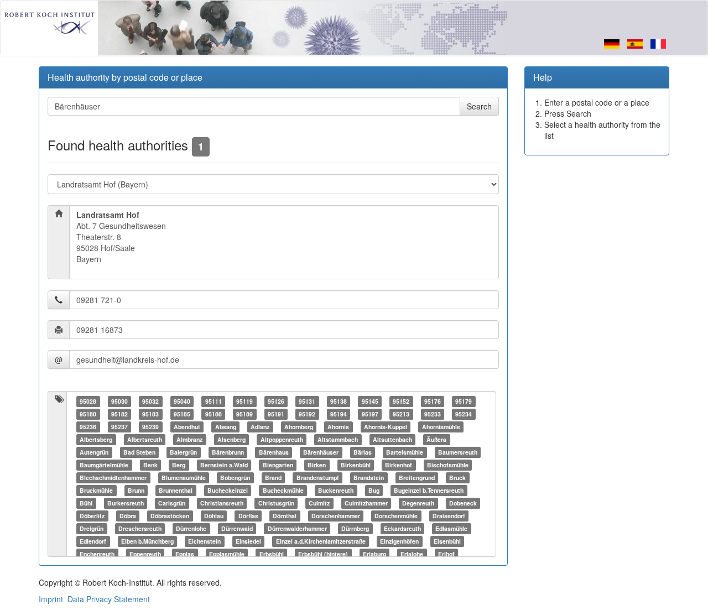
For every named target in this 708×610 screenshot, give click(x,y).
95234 (463, 414)
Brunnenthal (175, 490)
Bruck (457, 477)
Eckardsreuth (402, 528)
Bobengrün (235, 477)
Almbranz (189, 439)
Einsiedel (248, 541)
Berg (178, 465)
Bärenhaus (274, 452)
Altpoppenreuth (282, 439)
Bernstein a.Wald (224, 465)
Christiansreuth (221, 503)
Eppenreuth (145, 554)
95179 (463, 401)
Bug (373, 490)
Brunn (136, 490)
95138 (338, 401)
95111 (213, 401)
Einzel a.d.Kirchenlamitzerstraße (321, 541)
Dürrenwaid (237, 528)
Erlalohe (411, 554)
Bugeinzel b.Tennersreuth (429, 490)
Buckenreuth (335, 490)
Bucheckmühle (283, 490)
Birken (317, 465)
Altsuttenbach (392, 439)
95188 (213, 414)
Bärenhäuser (321, 452)
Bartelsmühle (404, 452)
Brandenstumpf (317, 477)
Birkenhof (398, 465)
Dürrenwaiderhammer (297, 528)
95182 (119, 414)
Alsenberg (231, 439)
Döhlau (213, 516)
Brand (273, 477)
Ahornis (338, 427)
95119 (244, 401)
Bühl (86, 503)
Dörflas (248, 516)
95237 (119, 427)
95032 (150, 401)
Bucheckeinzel (227, 490)
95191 (276, 414)
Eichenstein (204, 541)
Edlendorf (93, 541)
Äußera (436, 439)
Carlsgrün (171, 503)
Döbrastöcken (169, 516)
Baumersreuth (457, 452)
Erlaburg (374, 554)
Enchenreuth (97, 554)
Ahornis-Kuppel (385, 427)
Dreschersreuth (140, 528)
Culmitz (319, 503)
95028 (88, 401)
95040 (182, 401)
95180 (88, 414)
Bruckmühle (96, 490)
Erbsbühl (271, 554)
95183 (150, 414)
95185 (182, 414)
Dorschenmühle (396, 516)
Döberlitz (92, 516)
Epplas (184, 554)
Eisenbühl (447, 541)
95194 (338, 414)
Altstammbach (337, 439)
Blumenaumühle (184, 477)
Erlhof (446, 554)
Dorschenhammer (335, 516)
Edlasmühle (451, 528)
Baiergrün (183, 452)
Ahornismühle (441, 427)
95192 (307, 414)
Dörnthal (284, 516)
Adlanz (260, 427)
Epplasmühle (226, 554)
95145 (370, 401)
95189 (244, 414)
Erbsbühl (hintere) (323, 554)
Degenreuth (418, 503)
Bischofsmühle (447, 465)
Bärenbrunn (228, 452)
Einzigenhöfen (399, 541)
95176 (432, 401)
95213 (401, 414)
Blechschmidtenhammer (113, 477)
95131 (307, 401)
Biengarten (278, 465)
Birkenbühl (356, 465)
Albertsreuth (144, 439)
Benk (150, 465)
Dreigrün (91, 528)
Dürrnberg (355, 528)
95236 (88, 427)
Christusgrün (276, 503)
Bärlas (362, 452)
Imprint (51, 598)
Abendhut (187, 427)
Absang (225, 427)
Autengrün (94, 452)
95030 (119, 401)
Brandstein (368, 477)
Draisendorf (449, 516)
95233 (432, 414)
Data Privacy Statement (108, 598)
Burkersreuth (125, 503)
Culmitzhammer (366, 503)
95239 (150, 427)
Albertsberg (96, 439)
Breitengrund (417, 477)
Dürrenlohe (191, 528)
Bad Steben (139, 452)
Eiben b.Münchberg (147, 541)
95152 (401, 401)
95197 (370, 414)
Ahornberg (298, 427)
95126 (276, 401)
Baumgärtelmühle (104, 465)
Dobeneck (463, 503)
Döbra (127, 516)
